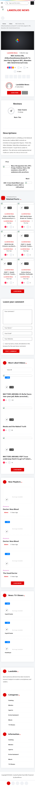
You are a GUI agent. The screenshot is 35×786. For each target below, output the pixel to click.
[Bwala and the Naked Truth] (17, 415)
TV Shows (11, 725)
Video (10, 23)
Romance (6, 506)
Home (4, 23)
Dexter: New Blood (11, 509)
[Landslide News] (17, 12)
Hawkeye (8, 652)
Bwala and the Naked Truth (14, 426)
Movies (10, 705)
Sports (10, 710)
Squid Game (9, 614)
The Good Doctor (10, 573)
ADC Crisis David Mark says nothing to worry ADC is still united (14, 185)
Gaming (11, 700)
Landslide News (12, 53)
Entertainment (13, 715)
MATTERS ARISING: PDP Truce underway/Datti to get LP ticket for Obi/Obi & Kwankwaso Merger (17, 459)
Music (10, 720)
